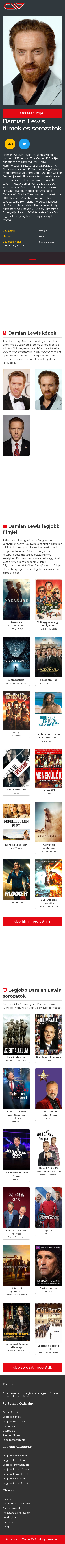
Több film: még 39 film (31, 921)
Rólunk (7, 1499)
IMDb (10, 144)
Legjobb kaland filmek (16, 1469)
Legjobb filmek (12, 1416)
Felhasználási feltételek (16, 1512)
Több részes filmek (14, 1439)
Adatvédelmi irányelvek (16, 1503)
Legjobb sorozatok (14, 1421)
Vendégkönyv (11, 1517)
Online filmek (10, 1412)
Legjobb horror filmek (16, 1473)
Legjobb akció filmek (15, 1455)
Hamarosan (9, 1426)
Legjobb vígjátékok (14, 1478)
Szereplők (9, 1430)
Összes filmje (31, 113)
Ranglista (8, 1526)
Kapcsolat (8, 1522)
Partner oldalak (12, 1508)
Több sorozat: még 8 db (31, 1367)
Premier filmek (11, 1435)
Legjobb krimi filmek (15, 1460)
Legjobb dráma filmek (16, 1464)
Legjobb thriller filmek (16, 1483)
